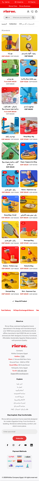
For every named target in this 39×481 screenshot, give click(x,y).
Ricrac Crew (13, 6)
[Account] (28, 11)
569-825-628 (22, 371)
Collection (13, 24)
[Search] (33, 17)
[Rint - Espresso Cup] (28, 280)
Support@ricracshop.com (19, 373)
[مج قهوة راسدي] (28, 95)
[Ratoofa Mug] (28, 255)
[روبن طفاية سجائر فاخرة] (28, 68)
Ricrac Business (24, 6)
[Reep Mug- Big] (28, 125)
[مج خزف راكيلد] (10, 125)
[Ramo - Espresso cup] (28, 178)
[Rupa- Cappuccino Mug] (28, 151)
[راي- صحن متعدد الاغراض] (28, 204)
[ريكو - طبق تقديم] (10, 178)
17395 (22, 356)
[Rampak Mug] (10, 280)
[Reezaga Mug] (28, 229)
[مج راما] (10, 42)
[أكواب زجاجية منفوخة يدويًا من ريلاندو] (10, 151)
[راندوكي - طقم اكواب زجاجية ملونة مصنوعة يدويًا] (10, 95)
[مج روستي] (10, 68)
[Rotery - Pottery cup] (10, 255)
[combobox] (19, 17)
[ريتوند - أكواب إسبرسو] (28, 42)
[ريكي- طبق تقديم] (10, 229)
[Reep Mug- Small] (10, 204)
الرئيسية (4, 24)
